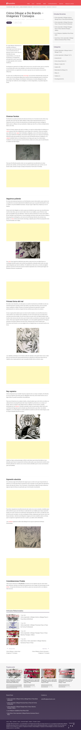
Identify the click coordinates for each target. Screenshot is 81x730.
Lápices (57, 67)
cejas (17, 133)
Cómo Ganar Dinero (60, 61)
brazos (17, 406)
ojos (9, 261)
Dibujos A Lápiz (58, 64)
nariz (13, 218)
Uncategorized (58, 79)
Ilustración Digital (52, 3)
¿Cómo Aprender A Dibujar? (62, 55)
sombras (10, 521)
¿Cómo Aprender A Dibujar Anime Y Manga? (15, 19)
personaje (25, 75)
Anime (44, 3)
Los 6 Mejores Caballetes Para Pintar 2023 (18, 710)
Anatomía (38, 3)
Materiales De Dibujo (60, 70)
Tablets (56, 76)
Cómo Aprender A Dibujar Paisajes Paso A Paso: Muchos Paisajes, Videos (63, 28)
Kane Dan (42, 19)
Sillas (56, 73)
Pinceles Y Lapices (69, 3)
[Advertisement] (27, 35)
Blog (33, 3)
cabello (8, 138)
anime (7, 587)
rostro (7, 131)
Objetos (61, 3)
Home (28, 3)
